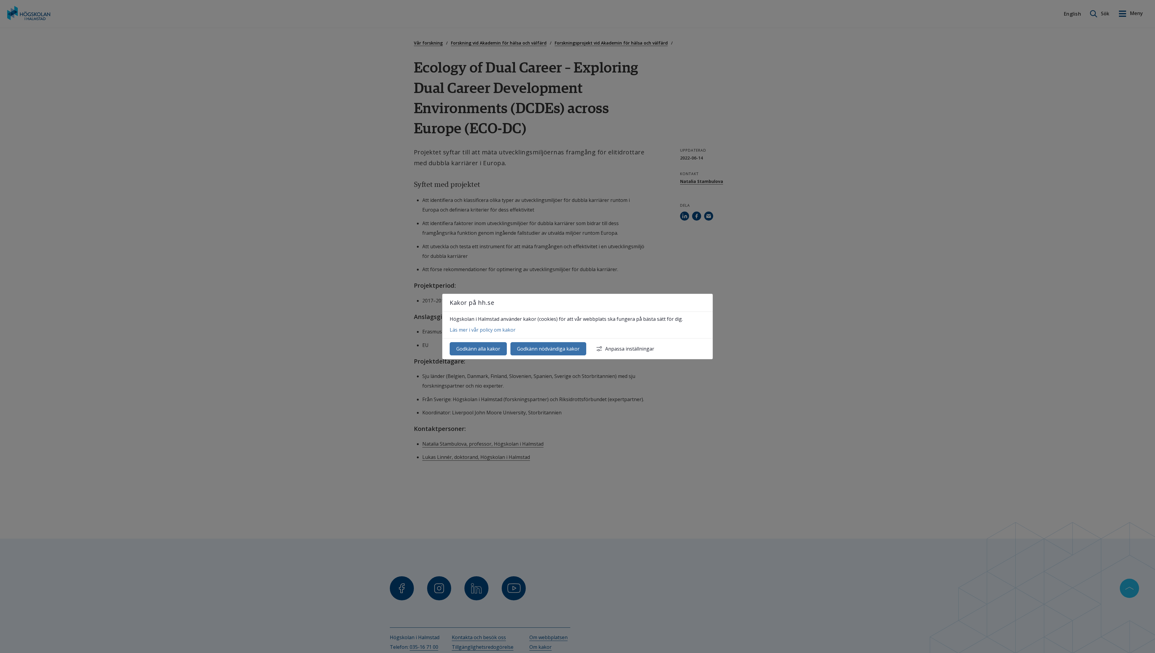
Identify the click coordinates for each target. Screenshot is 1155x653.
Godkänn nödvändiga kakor (548, 348)
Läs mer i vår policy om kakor (483, 329)
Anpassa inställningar (629, 348)
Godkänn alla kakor (478, 348)
